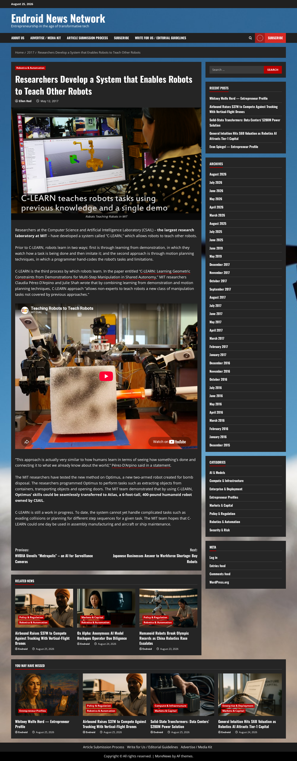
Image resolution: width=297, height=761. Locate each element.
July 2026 (216, 182)
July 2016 (216, 387)
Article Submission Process (87, 37)
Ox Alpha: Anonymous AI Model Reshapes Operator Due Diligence (102, 635)
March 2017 (217, 338)
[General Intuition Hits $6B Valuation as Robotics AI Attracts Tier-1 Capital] (250, 694)
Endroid (23, 649)
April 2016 (216, 412)
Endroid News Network (58, 18)
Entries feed (217, 565)
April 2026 (216, 207)
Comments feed (220, 573)
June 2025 (216, 239)
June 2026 (216, 190)
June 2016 (216, 395)
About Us (17, 37)
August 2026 (218, 174)
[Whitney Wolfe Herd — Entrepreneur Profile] (47, 694)
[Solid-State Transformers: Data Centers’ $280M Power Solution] (182, 694)
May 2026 (216, 198)
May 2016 (216, 404)
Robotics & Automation (30, 68)
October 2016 (218, 379)
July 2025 (216, 231)
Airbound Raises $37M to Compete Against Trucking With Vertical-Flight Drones (42, 638)
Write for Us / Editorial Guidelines (160, 37)
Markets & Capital (92, 617)
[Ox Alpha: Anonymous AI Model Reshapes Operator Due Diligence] (106, 608)
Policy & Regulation (31, 617)
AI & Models (217, 472)
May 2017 (215, 321)
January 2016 (218, 436)
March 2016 (217, 420)
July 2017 (215, 305)
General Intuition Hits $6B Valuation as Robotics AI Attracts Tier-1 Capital (247, 724)
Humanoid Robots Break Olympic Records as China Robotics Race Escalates (164, 638)
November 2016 (220, 371)
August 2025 (218, 223)
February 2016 (219, 428)
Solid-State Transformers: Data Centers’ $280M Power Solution (180, 724)
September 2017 (220, 289)
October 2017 (218, 280)
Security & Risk (220, 529)
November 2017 (220, 272)
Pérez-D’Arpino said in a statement (141, 465)
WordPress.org (219, 582)
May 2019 (216, 256)
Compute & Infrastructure (227, 480)
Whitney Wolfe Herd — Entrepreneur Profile (239, 98)
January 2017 (218, 354)
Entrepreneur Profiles (224, 497)
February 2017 (219, 346)
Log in (213, 557)
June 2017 (216, 313)
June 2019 (216, 248)
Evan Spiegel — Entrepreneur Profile (234, 146)
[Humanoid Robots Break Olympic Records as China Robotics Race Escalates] (168, 608)
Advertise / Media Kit (45, 37)
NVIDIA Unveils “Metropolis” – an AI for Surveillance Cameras (54, 555)
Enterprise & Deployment (226, 488)
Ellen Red (25, 101)
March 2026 (217, 215)
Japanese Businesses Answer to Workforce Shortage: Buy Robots (155, 555)
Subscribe (121, 37)
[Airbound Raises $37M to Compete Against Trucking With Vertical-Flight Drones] (44, 608)
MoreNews (163, 756)
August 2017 (218, 297)
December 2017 (220, 264)
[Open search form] (250, 38)
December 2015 (220, 445)
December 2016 (220, 362)
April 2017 (216, 330)
